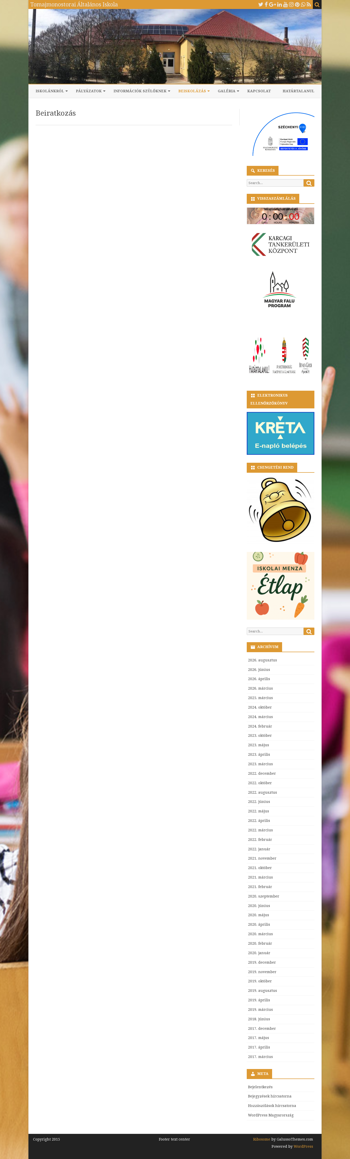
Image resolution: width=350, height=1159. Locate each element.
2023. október (260, 735)
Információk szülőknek (140, 91)
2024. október (260, 707)
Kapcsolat (259, 91)
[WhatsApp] (303, 4)
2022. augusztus (262, 792)
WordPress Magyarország (271, 1115)
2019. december (262, 962)
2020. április (259, 924)
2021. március (260, 877)
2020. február (260, 943)
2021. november (262, 858)
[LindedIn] (279, 4)
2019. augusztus (262, 991)
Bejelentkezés (260, 1087)
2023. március (260, 764)
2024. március (260, 717)
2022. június (259, 802)
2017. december (262, 1028)
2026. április (259, 679)
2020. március (260, 934)
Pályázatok (89, 91)
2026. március (260, 688)
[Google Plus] (272, 4)
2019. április (259, 1000)
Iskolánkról (50, 91)
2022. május (258, 811)
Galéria (226, 91)
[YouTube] (285, 4)
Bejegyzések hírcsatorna (270, 1096)
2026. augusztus (262, 660)
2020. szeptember (263, 896)
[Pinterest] (297, 4)
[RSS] (309, 4)
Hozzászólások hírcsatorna (272, 1106)
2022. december (262, 773)
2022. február (260, 840)
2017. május (258, 1038)
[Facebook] (266, 4)
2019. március (260, 1009)
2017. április (259, 1047)
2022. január (259, 849)
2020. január (259, 953)
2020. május (258, 915)
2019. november (262, 972)
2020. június (259, 906)
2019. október (260, 981)
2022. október (260, 783)
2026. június (259, 670)
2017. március (260, 1057)
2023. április (259, 754)
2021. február (260, 887)
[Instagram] (291, 4)
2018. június (259, 1019)
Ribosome (261, 1139)
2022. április (259, 821)
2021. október (260, 868)
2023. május (258, 745)
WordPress (303, 1146)
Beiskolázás (192, 91)
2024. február (260, 726)
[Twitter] (260, 4)
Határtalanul (298, 91)
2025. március (260, 698)
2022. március (260, 830)
